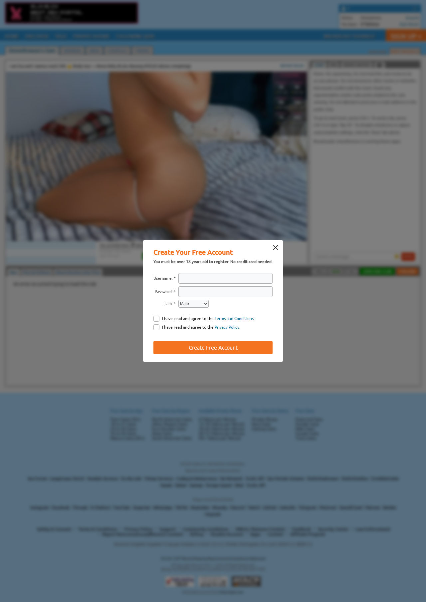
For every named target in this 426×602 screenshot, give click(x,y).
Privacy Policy (227, 327)
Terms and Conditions (234, 318)
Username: (163, 278)
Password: (164, 291)
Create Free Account (213, 348)
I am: (168, 303)
